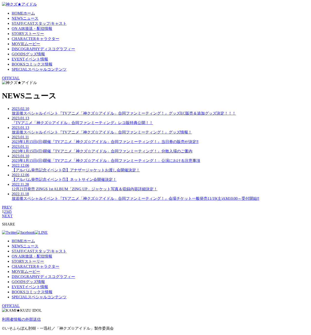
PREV (7, 207)
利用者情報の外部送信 (21, 319)
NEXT (7, 216)
